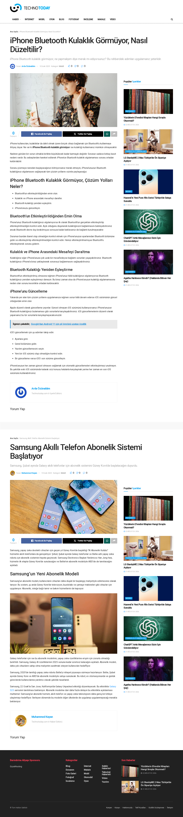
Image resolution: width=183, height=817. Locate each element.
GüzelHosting (16, 766)
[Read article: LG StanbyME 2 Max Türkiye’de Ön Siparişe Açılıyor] (148, 141)
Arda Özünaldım (28, 66)
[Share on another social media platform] (114, 134)
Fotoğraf (74, 19)
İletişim (170, 808)
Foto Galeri (71, 773)
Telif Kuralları (140, 808)
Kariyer (109, 808)
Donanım (70, 770)
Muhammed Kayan (29, 473)
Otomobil (88, 777)
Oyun (51, 19)
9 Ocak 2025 (45, 66)
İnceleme (88, 19)
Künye (117, 808)
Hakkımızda (127, 808)
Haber (15, 19)
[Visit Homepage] (30, 8)
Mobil (42, 19)
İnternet (29, 19)
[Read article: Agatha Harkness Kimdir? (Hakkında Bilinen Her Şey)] (148, 262)
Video (113, 19)
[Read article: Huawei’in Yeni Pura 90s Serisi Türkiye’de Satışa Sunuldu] (148, 181)
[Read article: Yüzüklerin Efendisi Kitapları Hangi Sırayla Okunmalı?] (148, 101)
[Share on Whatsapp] (107, 134)
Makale (101, 19)
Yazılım (105, 782)
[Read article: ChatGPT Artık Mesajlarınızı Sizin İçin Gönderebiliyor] (148, 221)
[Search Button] (172, 19)
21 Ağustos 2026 (132, 165)
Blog (61, 19)
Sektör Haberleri (106, 767)
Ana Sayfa (14, 32)
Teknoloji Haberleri (136, 151)
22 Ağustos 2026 (132, 125)
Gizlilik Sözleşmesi (156, 808)
